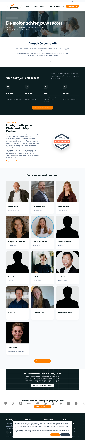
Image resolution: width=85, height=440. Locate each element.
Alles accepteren (55, 434)
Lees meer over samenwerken (42, 107)
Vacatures (68, 1)
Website (42, 6)
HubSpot (35, 6)
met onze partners (51, 59)
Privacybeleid (52, 426)
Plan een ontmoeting (41, 360)
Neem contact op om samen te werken (42, 385)
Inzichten (50, 6)
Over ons (56, 6)
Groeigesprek (71, 6)
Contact (77, 1)
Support (72, 1)
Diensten (27, 6)
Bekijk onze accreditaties (13, 160)
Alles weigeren (65, 434)
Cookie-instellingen (45, 434)
